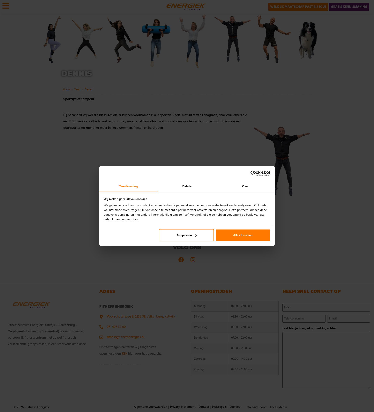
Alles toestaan (242, 235)
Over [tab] (245, 186)
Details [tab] (187, 186)
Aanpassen (184, 235)
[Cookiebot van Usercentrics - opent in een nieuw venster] (253, 173)
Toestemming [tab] (128, 186)
